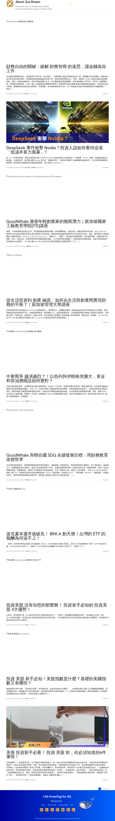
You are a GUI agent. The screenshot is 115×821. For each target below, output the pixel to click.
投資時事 (33, 167)
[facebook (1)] (41, 809)
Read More (106, 94)
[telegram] (52, 809)
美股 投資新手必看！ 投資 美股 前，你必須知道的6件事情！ (56, 755)
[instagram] (57, 809)
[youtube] (62, 809)
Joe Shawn (11, 94)
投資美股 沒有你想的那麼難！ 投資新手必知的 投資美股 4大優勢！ (56, 607)
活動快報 (28, 246)
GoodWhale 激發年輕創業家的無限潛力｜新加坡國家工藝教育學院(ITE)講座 (56, 224)
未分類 (27, 551)
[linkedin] (73, 809)
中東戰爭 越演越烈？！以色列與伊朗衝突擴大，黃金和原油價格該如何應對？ (55, 378)
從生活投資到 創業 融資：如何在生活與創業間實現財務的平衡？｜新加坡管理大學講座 (56, 302)
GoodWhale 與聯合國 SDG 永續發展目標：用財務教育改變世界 (57, 457)
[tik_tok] (46, 809)
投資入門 (27, 94)
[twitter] (68, 809)
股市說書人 (28, 167)
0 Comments (33, 94)
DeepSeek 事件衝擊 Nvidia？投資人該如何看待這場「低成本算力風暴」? (54, 150)
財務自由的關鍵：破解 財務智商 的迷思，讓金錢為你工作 (56, 69)
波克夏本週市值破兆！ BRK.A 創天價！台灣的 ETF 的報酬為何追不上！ (55, 536)
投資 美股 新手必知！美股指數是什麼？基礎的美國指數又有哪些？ (56, 681)
